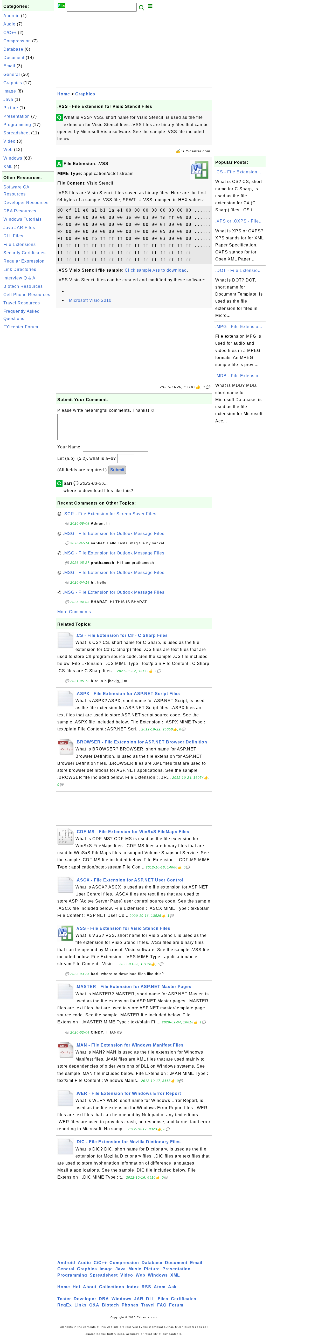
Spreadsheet (16, 133)
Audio (9, 24)
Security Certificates (24, 253)
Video (9, 141)
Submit (117, 470)
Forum (176, 1305)
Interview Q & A (19, 278)
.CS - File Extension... (238, 172)
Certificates (183, 1299)
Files (163, 1299)
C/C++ (10, 32)
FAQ (162, 1305)
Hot (76, 1287)
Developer (85, 1299)
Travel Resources (21, 303)
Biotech (110, 1305)
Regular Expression (24, 261)
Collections (111, 1287)
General (11, 74)
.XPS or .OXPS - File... (239, 221)
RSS (146, 1287)
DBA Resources (19, 211)
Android (11, 16)
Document (13, 57)
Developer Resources (26, 202)
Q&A (94, 1305)
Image (9, 91)
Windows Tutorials (22, 219)
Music (134, 1269)
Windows (12, 158)
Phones (130, 1305)
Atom (159, 1287)
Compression (17, 41)
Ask (172, 1287)
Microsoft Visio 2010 (90, 300)
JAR (138, 1299)
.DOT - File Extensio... (238, 270)
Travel (148, 1305)
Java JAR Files (19, 227)
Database (13, 49)
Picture (10, 108)
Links (80, 1305)
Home (63, 94)
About (89, 1287)
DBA (104, 1299)
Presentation (16, 116)
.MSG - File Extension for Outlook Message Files (113, 533)
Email (9, 66)
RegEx (64, 1305)
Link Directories (19, 269)
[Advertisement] (28, 410)
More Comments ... (76, 612)
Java (8, 99)
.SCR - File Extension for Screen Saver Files (109, 514)
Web (8, 149)
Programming (17, 124)
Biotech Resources (23, 286)
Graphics (12, 83)
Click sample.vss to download (156, 270)
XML (7, 166)
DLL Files (13, 236)
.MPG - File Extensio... (238, 326)
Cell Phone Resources (26, 294)
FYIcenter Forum (20, 327)
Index (133, 1287)
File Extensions (19, 244)
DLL (150, 1299)
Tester (64, 1299)
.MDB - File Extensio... (238, 376)
